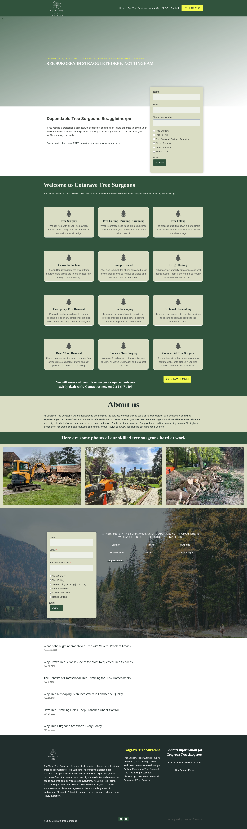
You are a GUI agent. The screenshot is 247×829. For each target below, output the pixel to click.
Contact (175, 8)
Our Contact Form (184, 770)
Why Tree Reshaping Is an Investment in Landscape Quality (83, 694)
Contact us (52, 143)
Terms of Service (193, 819)
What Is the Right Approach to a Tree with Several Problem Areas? (87, 646)
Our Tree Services (137, 8)
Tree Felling (162, 135)
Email (157, 104)
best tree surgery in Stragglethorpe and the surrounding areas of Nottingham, (159, 423)
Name (156, 92)
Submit (159, 162)
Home (122, 8)
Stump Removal (164, 143)
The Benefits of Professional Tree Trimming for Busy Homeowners (87, 678)
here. (161, 426)
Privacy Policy (175, 819)
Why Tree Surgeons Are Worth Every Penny (73, 726)
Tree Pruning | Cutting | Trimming (172, 139)
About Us (154, 8)
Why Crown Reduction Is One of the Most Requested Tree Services (88, 662)
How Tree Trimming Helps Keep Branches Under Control (81, 710)
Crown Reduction (164, 147)
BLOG (165, 8)
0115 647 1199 (192, 8)
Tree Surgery (162, 130)
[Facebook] (120, 819)
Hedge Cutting (163, 151)
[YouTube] (126, 819)
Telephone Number (163, 117)
